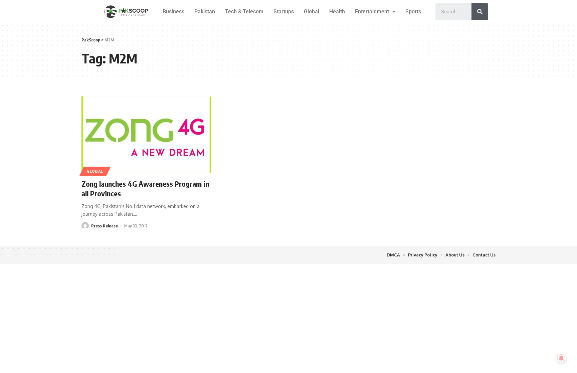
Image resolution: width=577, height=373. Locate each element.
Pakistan (204, 11)
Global (311, 11)
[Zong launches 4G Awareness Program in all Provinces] (146, 135)
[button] (375, 11)
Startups (283, 11)
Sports (413, 11)
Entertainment (372, 11)
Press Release (104, 225)
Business (173, 11)
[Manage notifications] (561, 358)
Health (337, 11)
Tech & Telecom (244, 11)
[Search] (479, 11)
